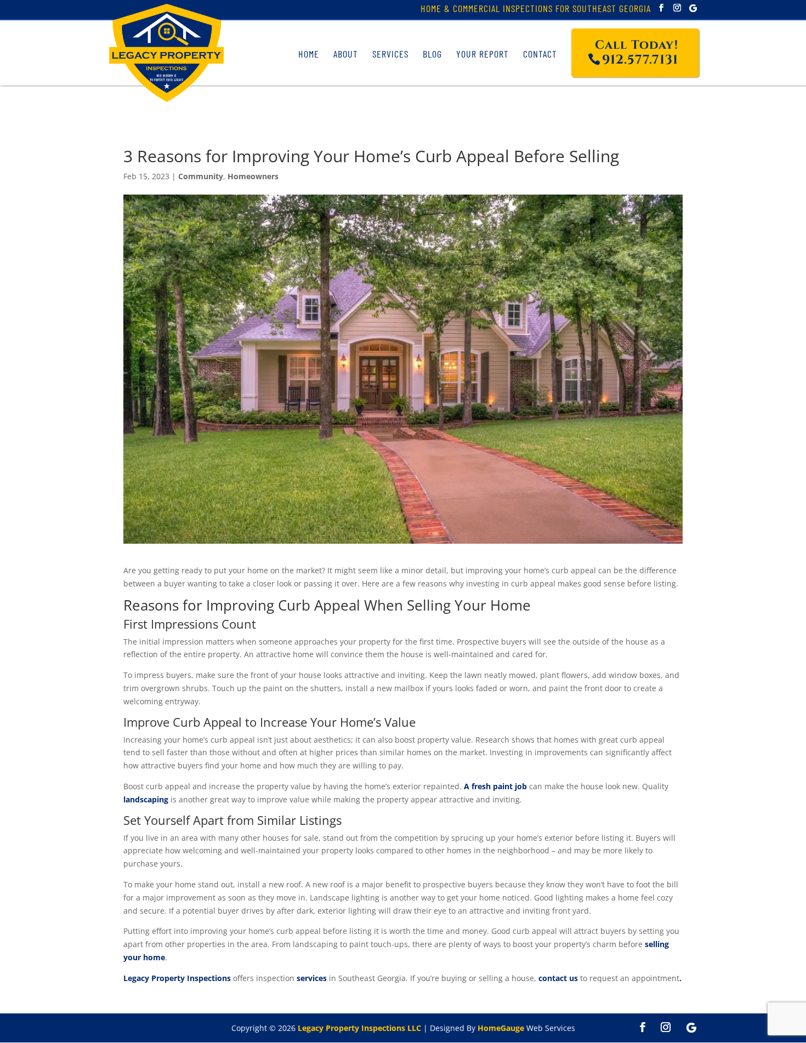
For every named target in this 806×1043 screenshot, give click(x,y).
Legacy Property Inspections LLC (359, 1028)
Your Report (482, 54)
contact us (558, 978)
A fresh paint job (495, 786)
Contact (540, 54)
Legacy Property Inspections (177, 978)
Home (308, 54)
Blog (432, 54)
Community (200, 176)
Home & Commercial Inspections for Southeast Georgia (536, 9)
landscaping (145, 799)
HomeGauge (501, 1028)
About (345, 54)
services (312, 978)
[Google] (693, 8)
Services (390, 54)
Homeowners (253, 176)
